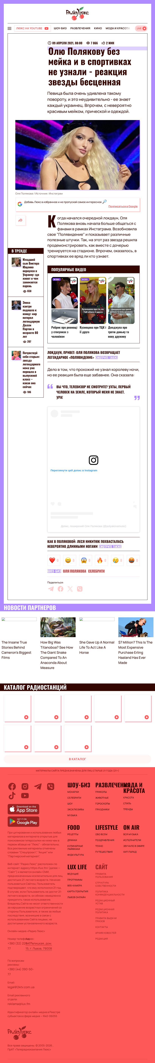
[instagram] (24, 786)
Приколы (101, 792)
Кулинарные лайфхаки (75, 848)
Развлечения (80, 28)
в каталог (77, 759)
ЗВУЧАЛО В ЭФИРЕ (134, 846)
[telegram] (50, 588)
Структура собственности (105, 884)
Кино (98, 28)
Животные (101, 797)
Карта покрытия (77, 891)
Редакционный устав (105, 902)
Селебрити (96, 571)
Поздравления (104, 840)
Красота (128, 797)
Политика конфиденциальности (107, 893)
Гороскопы (102, 803)
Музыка (72, 815)
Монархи (73, 792)
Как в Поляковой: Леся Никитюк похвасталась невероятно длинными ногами (85, 544)
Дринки (72, 840)
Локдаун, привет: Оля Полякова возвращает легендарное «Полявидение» (83, 355)
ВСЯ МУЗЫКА (130, 834)
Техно (99, 846)
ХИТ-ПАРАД (129, 851)
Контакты (101, 927)
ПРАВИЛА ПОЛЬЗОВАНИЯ (104, 875)
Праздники (102, 809)
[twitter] (70, 588)
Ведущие (73, 874)
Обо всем (101, 834)
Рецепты (72, 834)
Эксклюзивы (75, 809)
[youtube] (24, 795)
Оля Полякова (74, 571)
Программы (74, 879)
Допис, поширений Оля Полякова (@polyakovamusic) (93, 526)
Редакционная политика (104, 911)
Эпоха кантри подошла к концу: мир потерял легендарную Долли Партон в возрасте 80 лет (31, 319)
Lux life (77, 867)
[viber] (79, 588)
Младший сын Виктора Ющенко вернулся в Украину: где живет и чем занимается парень (31, 272)
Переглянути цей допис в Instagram (74, 470)
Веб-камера (74, 885)
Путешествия (103, 851)
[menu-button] (9, 28)
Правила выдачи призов (106, 920)
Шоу (70, 803)
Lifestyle (106, 827)
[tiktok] (12, 795)
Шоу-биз (60, 28)
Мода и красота (118, 28)
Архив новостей (105, 932)
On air (131, 827)
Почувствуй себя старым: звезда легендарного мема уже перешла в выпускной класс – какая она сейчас (31, 370)
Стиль (127, 803)
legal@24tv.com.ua (21, 987)
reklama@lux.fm (19, 1004)
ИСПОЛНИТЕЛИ (132, 840)
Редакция (101, 938)
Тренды (128, 809)
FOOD (73, 827)
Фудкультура (75, 854)
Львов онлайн (76, 897)
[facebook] (60, 588)
